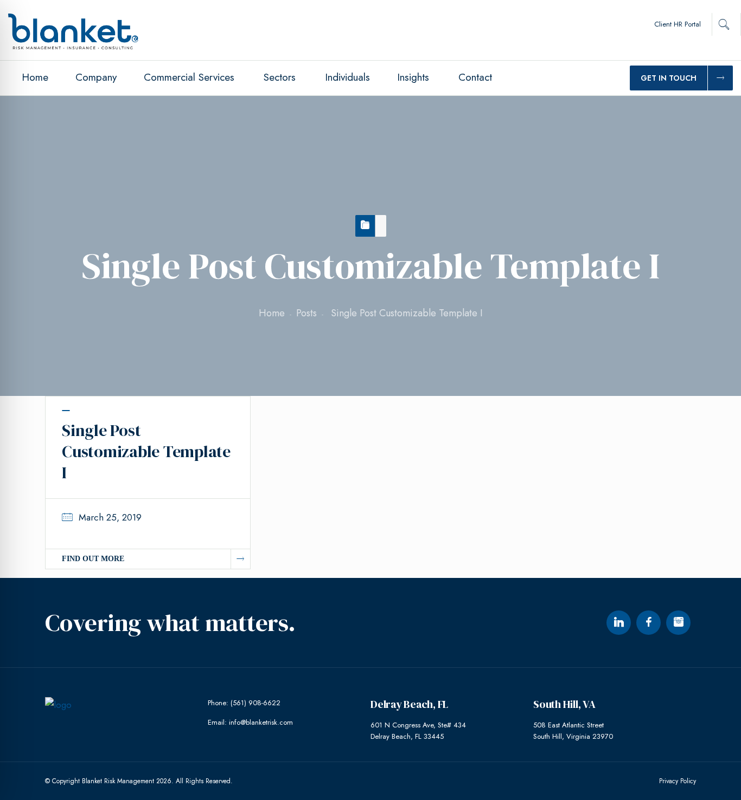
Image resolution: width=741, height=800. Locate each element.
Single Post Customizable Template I (146, 451)
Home (272, 313)
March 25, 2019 (110, 517)
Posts (306, 313)
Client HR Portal (677, 24)
